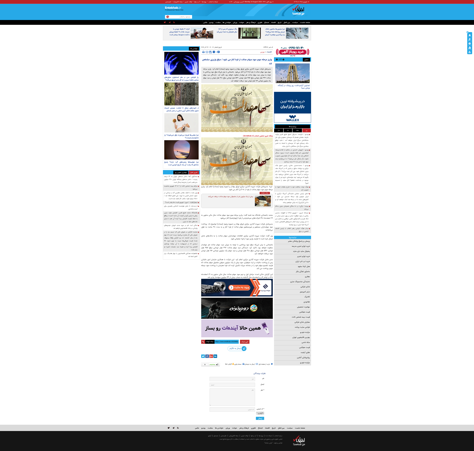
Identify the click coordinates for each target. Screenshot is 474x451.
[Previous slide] (283, 59)
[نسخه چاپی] (203, 52)
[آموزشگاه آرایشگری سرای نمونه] (237, 328)
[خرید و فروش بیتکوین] (292, 107)
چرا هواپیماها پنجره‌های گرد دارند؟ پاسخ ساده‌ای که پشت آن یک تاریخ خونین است (181, 163)
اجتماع (266, 22)
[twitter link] (169, 428)
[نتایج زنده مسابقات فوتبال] (470, 52)
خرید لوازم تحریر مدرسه (301, 246)
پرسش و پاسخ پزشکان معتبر (299, 241)
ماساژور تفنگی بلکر (303, 271)
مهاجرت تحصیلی (303, 306)
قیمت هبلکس (304, 312)
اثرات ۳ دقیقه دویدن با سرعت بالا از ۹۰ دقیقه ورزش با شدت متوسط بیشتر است (179, 32)
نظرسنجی (168, 2)
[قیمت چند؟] (470, 39)
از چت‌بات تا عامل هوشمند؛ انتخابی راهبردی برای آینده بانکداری (180, 207)
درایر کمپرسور (305, 291)
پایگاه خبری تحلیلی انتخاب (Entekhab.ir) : (257, 136)
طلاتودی (307, 301)
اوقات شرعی (188, 2)
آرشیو (209, 436)
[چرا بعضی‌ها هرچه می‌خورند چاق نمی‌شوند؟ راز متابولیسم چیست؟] (181, 122)
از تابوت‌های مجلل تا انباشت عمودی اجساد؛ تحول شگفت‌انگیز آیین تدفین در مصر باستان (181, 109)
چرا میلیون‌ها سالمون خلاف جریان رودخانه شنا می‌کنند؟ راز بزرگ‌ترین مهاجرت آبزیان (275, 32)
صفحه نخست (305, 22)
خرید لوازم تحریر (303, 256)
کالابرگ (307, 296)
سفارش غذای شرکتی (302, 322)
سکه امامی (306, 342)
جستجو (216, 436)
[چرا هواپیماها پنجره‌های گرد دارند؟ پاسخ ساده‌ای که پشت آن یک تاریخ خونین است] (181, 149)
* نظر (262, 390)
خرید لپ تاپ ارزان (303, 261)
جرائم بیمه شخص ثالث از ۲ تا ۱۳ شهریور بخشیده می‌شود (180, 187)
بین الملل (287, 22)
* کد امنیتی (260, 409)
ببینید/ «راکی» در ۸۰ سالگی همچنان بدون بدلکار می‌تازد (291, 207)
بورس (262, 51)
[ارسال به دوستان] (207, 52)
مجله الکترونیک (178, 2)
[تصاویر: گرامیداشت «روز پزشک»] (292, 73)
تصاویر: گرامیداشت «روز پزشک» (297, 85)
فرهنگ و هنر (251, 22)
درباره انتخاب (278, 436)
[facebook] (207, 356)
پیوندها (204, 2)
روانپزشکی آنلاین (303, 357)
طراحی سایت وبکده (302, 327)
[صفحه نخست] (470, 35)
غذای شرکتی (305, 286)
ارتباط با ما (269, 436)
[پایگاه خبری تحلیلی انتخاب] (300, 11)
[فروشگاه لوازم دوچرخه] (237, 308)
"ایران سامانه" (268, 443)
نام (263, 378)
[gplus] (211, 356)
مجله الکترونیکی (233, 436)
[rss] (174, 22)
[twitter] (165, 22)
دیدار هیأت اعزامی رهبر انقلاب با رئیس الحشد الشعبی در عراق (291, 230)
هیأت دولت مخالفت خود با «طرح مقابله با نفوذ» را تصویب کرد (291, 188)
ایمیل (262, 384)
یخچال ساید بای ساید (301, 251)
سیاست (295, 22)
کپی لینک (244, 341)
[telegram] (169, 22)
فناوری (260, 22)
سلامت (218, 22)
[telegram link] (173, 428)
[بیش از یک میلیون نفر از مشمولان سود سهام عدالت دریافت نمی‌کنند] (263, 201)
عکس (205, 22)
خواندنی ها (227, 22)
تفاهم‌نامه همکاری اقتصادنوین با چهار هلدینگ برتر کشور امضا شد (180, 255)
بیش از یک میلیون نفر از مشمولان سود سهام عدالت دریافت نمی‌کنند (230, 196)
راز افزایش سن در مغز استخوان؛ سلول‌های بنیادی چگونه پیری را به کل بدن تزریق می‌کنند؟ (181, 78)
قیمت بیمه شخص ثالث (301, 317)
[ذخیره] (210, 52)
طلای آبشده (305, 352)
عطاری (307, 276)
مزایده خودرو (305, 332)
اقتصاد (273, 22)
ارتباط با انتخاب (213, 2)
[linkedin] (215, 356)
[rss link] (178, 428)
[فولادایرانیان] (237, 287)
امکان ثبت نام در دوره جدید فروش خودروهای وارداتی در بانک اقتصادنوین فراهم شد (180, 227)
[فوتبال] (470, 43)
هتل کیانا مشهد (304, 266)
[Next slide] (277, 59)
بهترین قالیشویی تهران (301, 337)
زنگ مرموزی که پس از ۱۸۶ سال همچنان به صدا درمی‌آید (227, 30)
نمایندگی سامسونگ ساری (300, 281)
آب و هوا (197, 2)
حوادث (241, 22)
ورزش (235, 22)
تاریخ (279, 22)
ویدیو (211, 22)
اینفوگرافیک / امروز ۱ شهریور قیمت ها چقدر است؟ (181, 202)
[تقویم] (470, 47)
